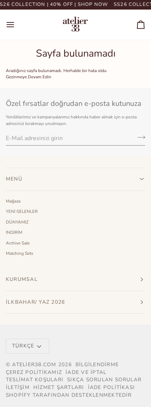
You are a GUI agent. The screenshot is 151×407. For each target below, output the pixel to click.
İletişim (18, 387)
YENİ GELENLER (22, 211)
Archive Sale (18, 243)
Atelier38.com (34, 364)
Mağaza (13, 201)
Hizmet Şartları (58, 387)
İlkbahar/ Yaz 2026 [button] (35, 302)
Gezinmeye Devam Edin (28, 77)
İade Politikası (111, 387)
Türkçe (23, 345)
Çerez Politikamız (34, 372)
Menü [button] (14, 178)
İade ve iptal (86, 372)
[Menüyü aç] (17, 25)
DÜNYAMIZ (17, 222)
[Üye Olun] (139, 137)
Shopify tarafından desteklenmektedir (69, 395)
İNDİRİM (14, 232)
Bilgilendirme (97, 364)
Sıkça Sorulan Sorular (104, 379)
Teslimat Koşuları (34, 379)
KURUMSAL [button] (22, 279)
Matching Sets (19, 253)
